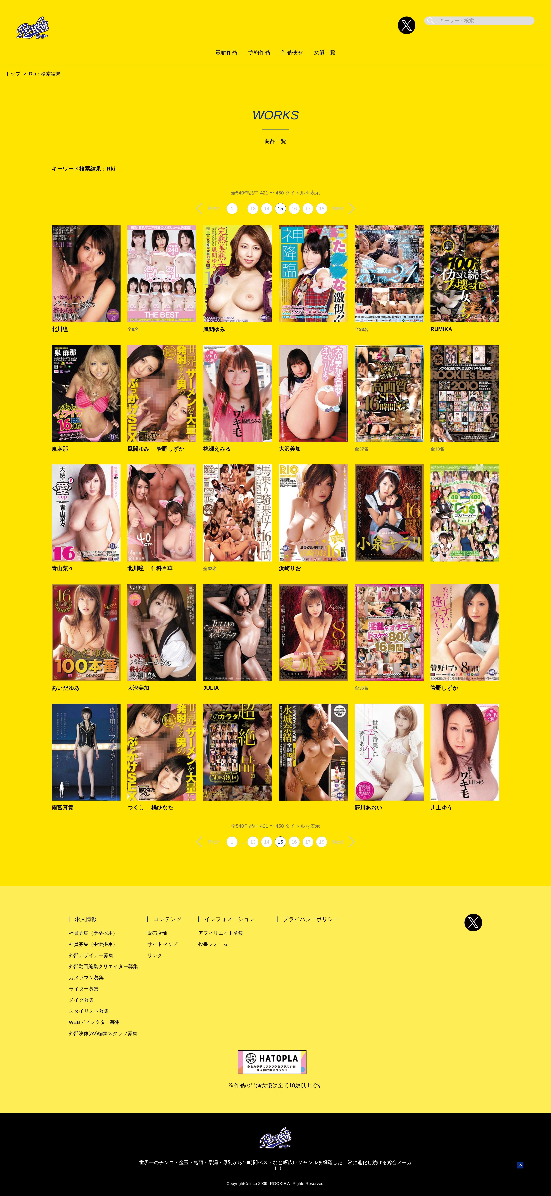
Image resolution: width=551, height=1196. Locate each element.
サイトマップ (162, 944)
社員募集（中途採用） (93, 944)
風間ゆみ (214, 329)
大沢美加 (290, 448)
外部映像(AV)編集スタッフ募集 (103, 1033)
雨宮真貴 (62, 807)
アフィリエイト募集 (220, 933)
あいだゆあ (66, 688)
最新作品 (226, 52)
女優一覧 (325, 52)
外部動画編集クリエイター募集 (103, 966)
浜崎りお (290, 568)
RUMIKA (441, 329)
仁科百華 (162, 568)
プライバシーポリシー (311, 919)
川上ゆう (441, 807)
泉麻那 (60, 448)
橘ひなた (162, 807)
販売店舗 (157, 933)
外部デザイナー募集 (91, 955)
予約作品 (259, 52)
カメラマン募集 (86, 977)
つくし (135, 807)
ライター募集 (84, 988)
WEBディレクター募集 (94, 1022)
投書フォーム (213, 944)
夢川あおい (368, 807)
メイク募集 (81, 1000)
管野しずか (170, 448)
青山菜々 (62, 568)
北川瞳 (60, 329)
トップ (13, 73)
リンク (154, 955)
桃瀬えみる (217, 448)
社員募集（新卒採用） (93, 933)
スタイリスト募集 (89, 1011)
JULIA (211, 688)
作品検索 (292, 52)
